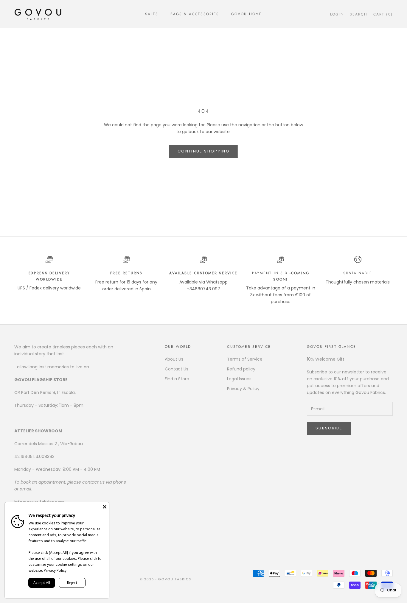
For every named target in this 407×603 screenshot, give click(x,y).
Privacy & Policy (243, 389)
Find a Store (177, 379)
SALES (152, 14)
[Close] (105, 507)
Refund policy (241, 369)
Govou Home (246, 14)
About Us (174, 359)
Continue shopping (203, 151)
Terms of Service (244, 359)
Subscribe (329, 428)
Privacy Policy (55, 570)
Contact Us (176, 369)
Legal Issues (239, 379)
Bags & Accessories (194, 14)
